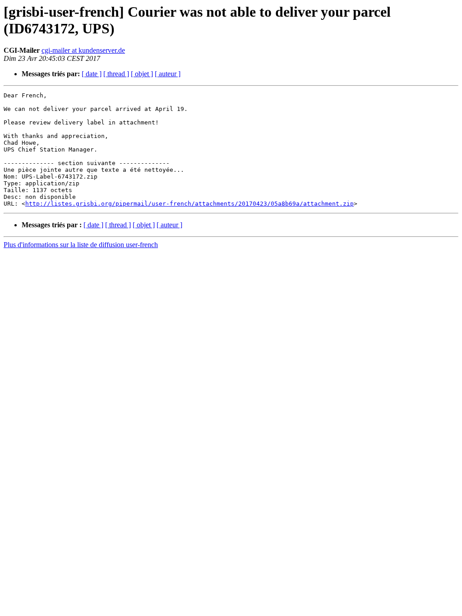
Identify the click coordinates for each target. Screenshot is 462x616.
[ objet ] (142, 74)
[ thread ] (116, 74)
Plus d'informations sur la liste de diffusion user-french (81, 244)
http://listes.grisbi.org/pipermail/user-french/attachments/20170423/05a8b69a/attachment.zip (189, 203)
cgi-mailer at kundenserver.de (83, 50)
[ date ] (92, 74)
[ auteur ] (167, 74)
